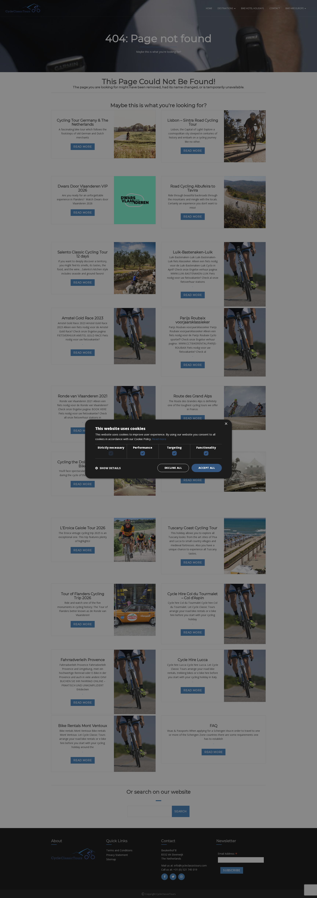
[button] (108, 468)
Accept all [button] (206, 468)
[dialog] (158, 449)
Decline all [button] (173, 468)
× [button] (226, 423)
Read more (159, 439)
